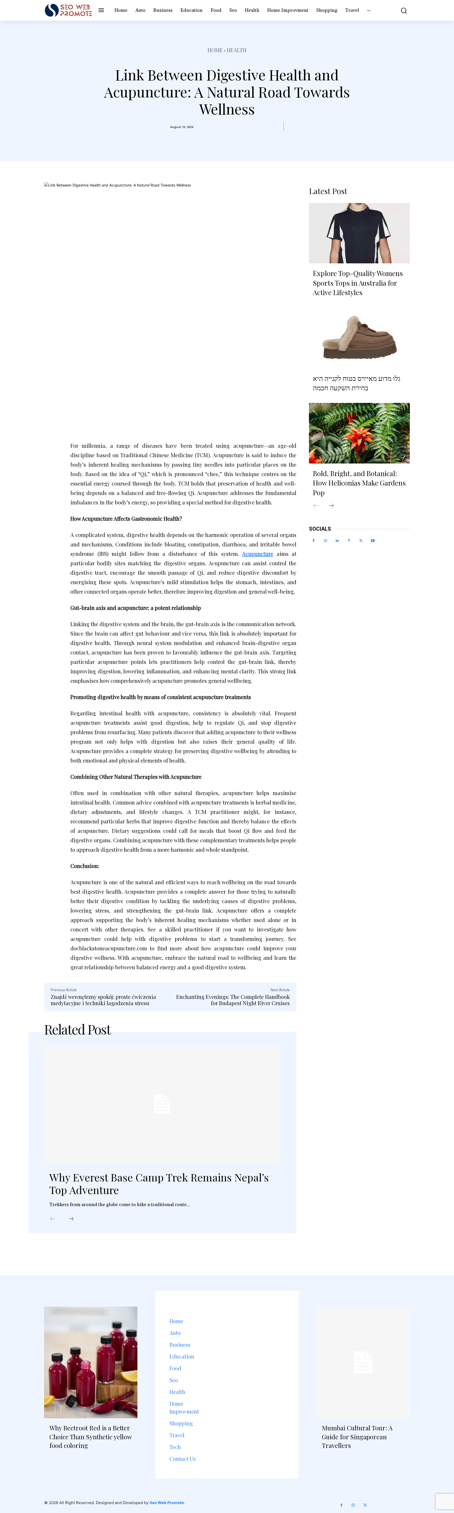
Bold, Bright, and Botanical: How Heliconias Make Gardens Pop (359, 483)
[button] (400, 10)
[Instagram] (325, 540)
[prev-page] (52, 1219)
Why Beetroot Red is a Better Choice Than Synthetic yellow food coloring (90, 1437)
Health (236, 50)
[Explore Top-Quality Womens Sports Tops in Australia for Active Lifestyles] (359, 233)
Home (215, 50)
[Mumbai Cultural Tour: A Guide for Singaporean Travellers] (363, 1362)
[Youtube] (372, 540)
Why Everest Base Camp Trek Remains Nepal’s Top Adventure (159, 1183)
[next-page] (71, 1219)
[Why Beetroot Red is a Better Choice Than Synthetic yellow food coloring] (90, 1362)
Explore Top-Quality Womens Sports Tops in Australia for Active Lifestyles (358, 283)
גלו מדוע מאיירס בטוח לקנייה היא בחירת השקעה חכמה (356, 383)
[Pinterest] (349, 540)
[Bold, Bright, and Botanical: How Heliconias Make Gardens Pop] (359, 433)
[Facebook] (313, 540)
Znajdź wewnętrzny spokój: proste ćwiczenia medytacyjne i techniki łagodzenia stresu (103, 999)
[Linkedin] (337, 540)
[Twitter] (360, 540)
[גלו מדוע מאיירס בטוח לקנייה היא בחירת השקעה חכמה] (359, 338)
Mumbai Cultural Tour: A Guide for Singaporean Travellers (357, 1437)
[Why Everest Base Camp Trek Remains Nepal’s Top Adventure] (162, 1104)
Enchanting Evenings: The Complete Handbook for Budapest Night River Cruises (233, 999)
